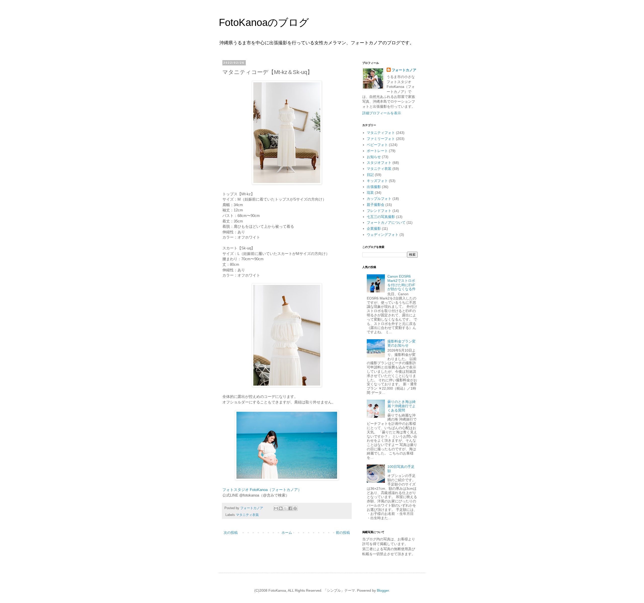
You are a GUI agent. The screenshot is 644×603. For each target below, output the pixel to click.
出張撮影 (374, 187)
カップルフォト (379, 199)
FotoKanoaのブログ (264, 22)
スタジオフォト (379, 163)
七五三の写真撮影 (381, 217)
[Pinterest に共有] (295, 508)
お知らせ (374, 157)
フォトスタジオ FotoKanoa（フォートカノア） (262, 489)
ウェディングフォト (382, 235)
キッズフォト (377, 181)
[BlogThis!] (280, 508)
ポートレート (377, 151)
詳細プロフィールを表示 (381, 113)
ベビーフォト (377, 145)
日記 (370, 175)
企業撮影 (374, 229)
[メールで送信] (275, 508)
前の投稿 (343, 533)
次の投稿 (231, 533)
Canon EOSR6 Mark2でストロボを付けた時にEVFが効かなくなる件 (401, 282)
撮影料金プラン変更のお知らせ (401, 343)
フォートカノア (404, 70)
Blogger (383, 590)
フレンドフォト (379, 211)
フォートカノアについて (386, 222)
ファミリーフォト (381, 139)
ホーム (286, 533)
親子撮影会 (375, 205)
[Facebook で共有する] (290, 508)
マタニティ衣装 (247, 515)
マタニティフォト (381, 133)
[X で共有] (285, 508)
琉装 (370, 193)
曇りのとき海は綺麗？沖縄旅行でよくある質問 (401, 406)
